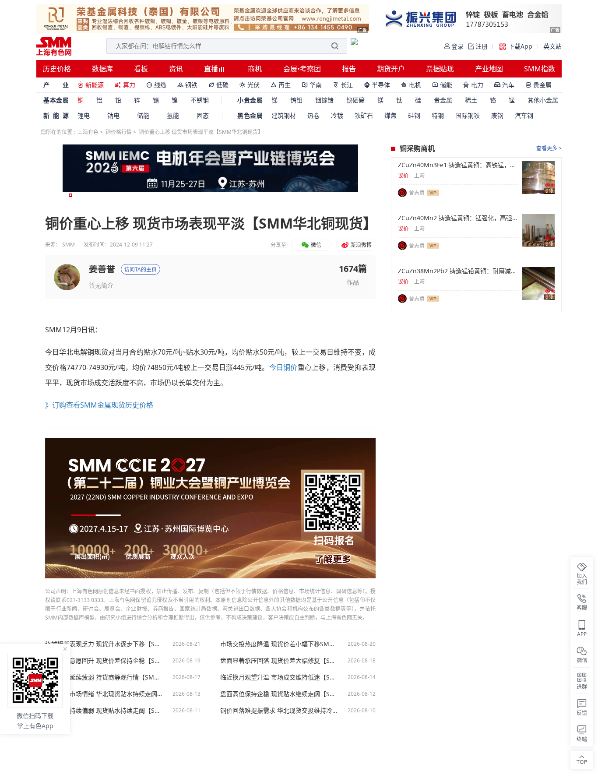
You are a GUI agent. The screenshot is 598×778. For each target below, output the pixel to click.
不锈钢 (199, 100)
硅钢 (414, 115)
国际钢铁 (467, 115)
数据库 (102, 69)
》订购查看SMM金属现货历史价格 (99, 405)
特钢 (438, 115)
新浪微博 (360, 245)
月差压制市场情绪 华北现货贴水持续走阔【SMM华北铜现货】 (104, 694)
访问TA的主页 (140, 269)
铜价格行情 (119, 132)
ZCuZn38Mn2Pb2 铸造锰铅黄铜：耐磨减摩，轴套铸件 (458, 271)
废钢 (497, 115)
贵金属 (538, 85)
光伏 (249, 85)
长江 (343, 85)
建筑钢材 (283, 115)
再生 (281, 85)
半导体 (377, 85)
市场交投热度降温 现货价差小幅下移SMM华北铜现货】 (279, 644)
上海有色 (87, 132)
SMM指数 (539, 69)
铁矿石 (364, 115)
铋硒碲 (355, 100)
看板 (141, 69)
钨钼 (296, 100)
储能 (442, 85)
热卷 (313, 115)
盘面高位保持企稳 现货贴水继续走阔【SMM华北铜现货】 (279, 694)
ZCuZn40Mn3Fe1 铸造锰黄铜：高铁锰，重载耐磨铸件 (458, 165)
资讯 (176, 69)
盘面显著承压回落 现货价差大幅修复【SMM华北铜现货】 (279, 661)
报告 (349, 69)
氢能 (173, 115)
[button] (70, 195)
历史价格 (57, 69)
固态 (203, 115)
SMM (68, 244)
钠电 (113, 115)
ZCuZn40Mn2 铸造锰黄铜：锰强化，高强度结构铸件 (458, 218)
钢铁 (187, 85)
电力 (473, 85)
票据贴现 (440, 69)
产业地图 (489, 69)
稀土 (471, 100)
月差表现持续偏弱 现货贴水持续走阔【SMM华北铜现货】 (104, 711)
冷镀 (337, 115)
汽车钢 (524, 115)
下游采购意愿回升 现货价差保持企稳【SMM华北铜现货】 (104, 661)
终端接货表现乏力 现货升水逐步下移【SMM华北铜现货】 (104, 644)
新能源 (90, 85)
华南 (312, 85)
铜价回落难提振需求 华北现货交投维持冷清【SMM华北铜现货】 (279, 711)
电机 (411, 85)
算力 (125, 85)
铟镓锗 (324, 100)
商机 (255, 69)
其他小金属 (543, 100)
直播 (212, 69)
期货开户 (391, 69)
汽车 (504, 85)
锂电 (83, 115)
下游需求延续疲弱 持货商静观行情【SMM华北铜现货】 (104, 677)
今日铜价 (283, 367)
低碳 (218, 85)
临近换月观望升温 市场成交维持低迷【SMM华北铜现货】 (279, 677)
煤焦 (390, 115)
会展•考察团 (302, 69)
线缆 (156, 85)
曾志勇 (417, 193)
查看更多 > (549, 148)
